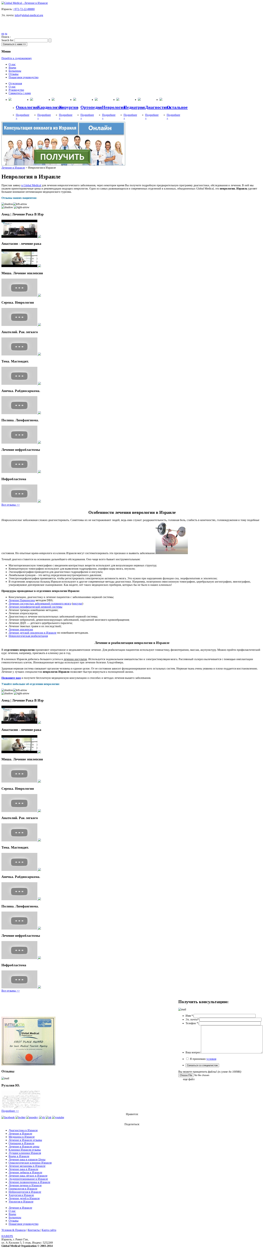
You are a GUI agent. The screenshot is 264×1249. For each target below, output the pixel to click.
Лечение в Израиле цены (24, 1146)
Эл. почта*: (193, 1019)
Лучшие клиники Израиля (25, 1153)
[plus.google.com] (32, 1117)
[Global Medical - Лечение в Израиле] (24, 2)
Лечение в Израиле (13, 167)
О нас (12, 64)
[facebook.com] (8, 1117)
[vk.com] (42, 1117)
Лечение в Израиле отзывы (25, 1140)
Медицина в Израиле (22, 1136)
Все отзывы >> (10, 504)
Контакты (34, 1230)
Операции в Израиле (21, 1143)
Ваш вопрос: (193, 1052)
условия (211, 1058)
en (2, 33)
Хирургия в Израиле (21, 1195)
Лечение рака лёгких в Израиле (28, 1175)
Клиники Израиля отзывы (25, 1149)
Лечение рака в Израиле (23, 1169)
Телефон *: (192, 1023)
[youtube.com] (58, 1117)
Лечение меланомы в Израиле (27, 1165)
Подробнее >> (10, 1110)
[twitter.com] (20, 1117)
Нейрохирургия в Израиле (25, 1191)
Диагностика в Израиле (23, 1130)
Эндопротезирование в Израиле (28, 1178)
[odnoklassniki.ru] (48, 1117)
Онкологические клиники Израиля (30, 1162)
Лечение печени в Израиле (25, 1185)
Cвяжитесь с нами (20, 93)
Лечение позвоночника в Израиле (29, 1182)
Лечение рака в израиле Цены (27, 1159)
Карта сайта (49, 1230)
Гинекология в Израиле (23, 1188)
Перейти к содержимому (16, 58)
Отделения (15, 83)
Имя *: (190, 1015)
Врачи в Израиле (19, 1156)
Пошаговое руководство (23, 77)
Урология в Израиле (21, 1201)
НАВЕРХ (7, 1236)
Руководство (16, 89)
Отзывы (13, 74)
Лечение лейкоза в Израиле (25, 1172)
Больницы (15, 70)
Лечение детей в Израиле (24, 1198)
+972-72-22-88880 (24, 9)
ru (6, 33)
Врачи (12, 67)
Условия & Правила (13, 1230)
